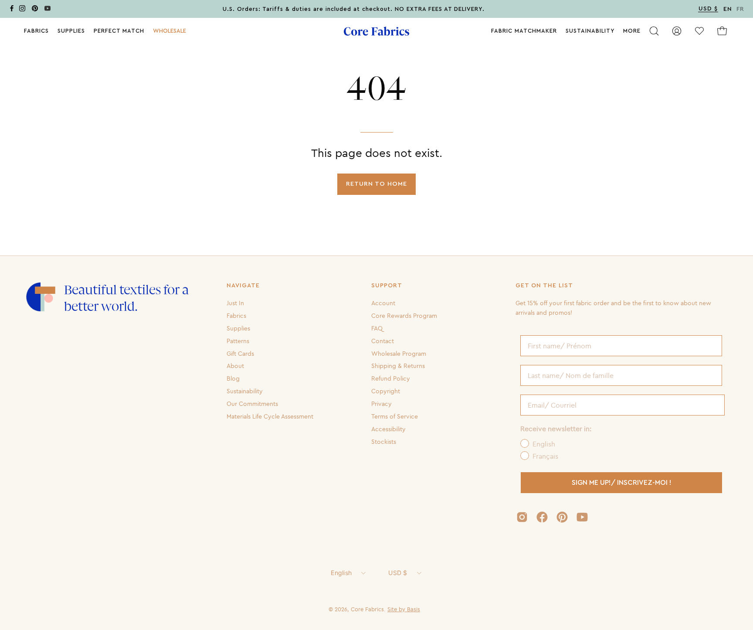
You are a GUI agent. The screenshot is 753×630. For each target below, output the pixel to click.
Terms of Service (394, 416)
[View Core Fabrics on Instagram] (522, 517)
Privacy (381, 404)
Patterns (238, 340)
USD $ (397, 572)
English (341, 572)
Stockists (383, 441)
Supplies (238, 328)
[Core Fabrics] (376, 31)
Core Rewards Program (404, 316)
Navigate (243, 286)
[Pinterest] (35, 9)
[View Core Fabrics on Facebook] (542, 517)
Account (383, 303)
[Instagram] (22, 9)
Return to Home (376, 183)
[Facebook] (12, 9)
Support (386, 286)
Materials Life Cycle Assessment (270, 416)
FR (740, 9)
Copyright (385, 391)
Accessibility (388, 429)
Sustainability (245, 391)
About (235, 366)
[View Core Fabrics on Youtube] (582, 517)
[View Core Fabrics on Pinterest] (562, 517)
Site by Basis (403, 609)
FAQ (377, 328)
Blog (233, 378)
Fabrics (236, 316)
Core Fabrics (367, 609)
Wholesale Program (398, 353)
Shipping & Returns (398, 366)
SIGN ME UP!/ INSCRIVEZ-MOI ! (622, 482)
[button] (169, 31)
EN (727, 9)
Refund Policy (390, 378)
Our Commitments (252, 404)
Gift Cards (240, 353)
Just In (235, 303)
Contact (382, 340)
